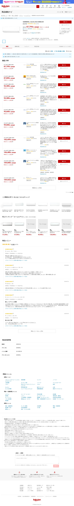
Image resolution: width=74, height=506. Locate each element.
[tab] (7, 46)
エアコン (21, 15)
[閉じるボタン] (72, 18)
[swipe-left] (2, 206)
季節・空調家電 (15, 15)
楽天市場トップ (4, 15)
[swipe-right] (72, 206)
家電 (9, 15)
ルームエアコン (27, 15)
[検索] (37, 6)
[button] (46, 6)
